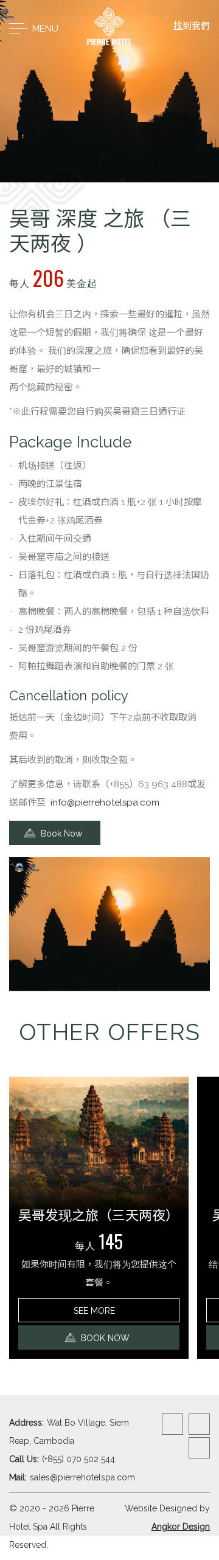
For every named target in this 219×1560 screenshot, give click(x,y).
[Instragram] (199, 1424)
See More (95, 1311)
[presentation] (100, 1001)
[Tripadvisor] (199, 1447)
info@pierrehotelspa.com (104, 802)
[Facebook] (172, 1424)
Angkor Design (180, 1526)
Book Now (60, 833)
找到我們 (191, 26)
